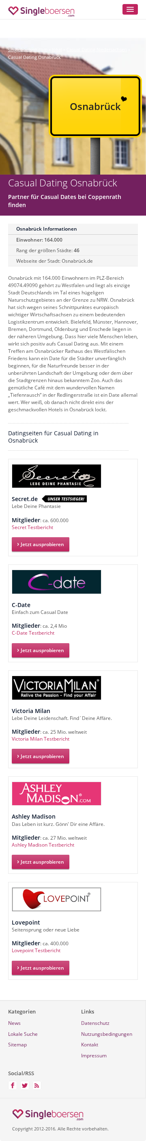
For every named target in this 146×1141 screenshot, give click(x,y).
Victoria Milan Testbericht (40, 738)
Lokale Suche (23, 1034)
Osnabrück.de (77, 260)
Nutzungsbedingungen (106, 1034)
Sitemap (17, 1044)
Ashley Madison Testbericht (43, 844)
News (14, 1023)
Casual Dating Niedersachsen (97, 49)
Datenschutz (95, 1023)
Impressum (94, 1055)
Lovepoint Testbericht (36, 950)
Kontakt (89, 1044)
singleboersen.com (27, 49)
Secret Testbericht (32, 527)
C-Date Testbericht (33, 632)
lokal (57, 49)
